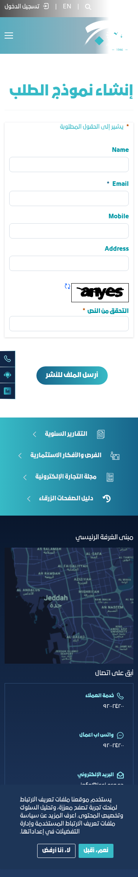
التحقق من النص (105, 310)
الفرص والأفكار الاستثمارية (66, 455)
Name (120, 150)
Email (120, 184)
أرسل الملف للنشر (72, 375)
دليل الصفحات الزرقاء (66, 499)
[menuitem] (67, 7)
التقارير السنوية (66, 434)
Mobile (118, 217)
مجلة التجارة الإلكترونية (66, 477)
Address (117, 249)
